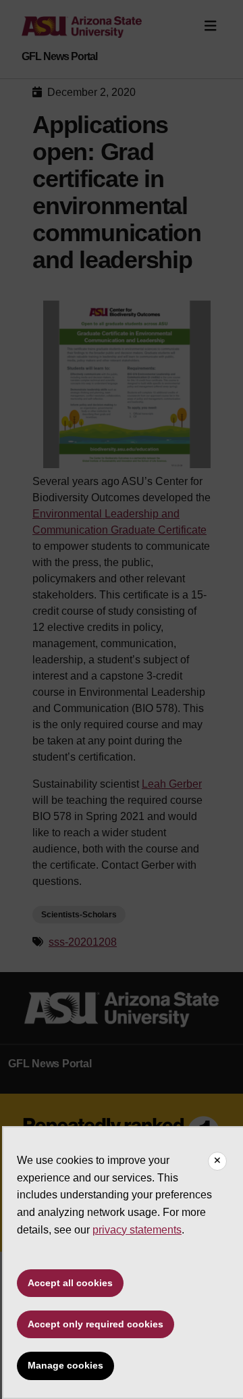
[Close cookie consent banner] (217, 1161)
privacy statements (137, 1230)
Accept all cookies (70, 1282)
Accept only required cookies (95, 1324)
